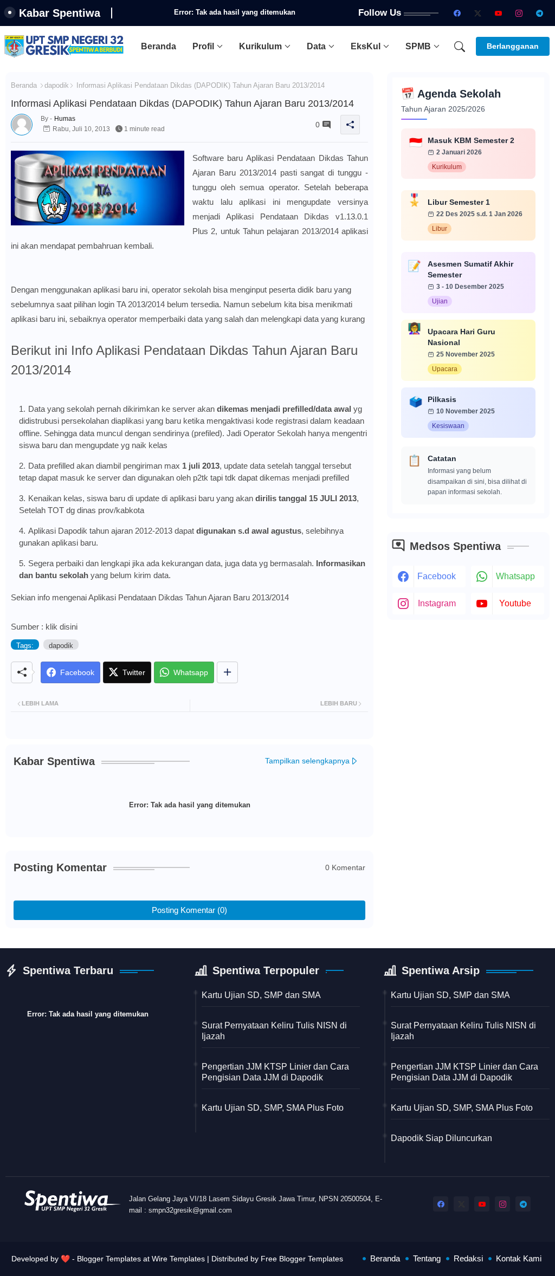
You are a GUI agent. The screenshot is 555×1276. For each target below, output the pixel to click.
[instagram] (518, 13)
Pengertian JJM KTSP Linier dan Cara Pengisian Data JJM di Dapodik (275, 1072)
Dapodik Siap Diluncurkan (441, 1138)
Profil (203, 46)
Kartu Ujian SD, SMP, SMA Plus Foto (273, 1107)
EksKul (365, 46)
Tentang (427, 1258)
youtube (515, 603)
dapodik (56, 85)
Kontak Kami (518, 1258)
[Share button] (227, 672)
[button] (459, 46)
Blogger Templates (109, 1258)
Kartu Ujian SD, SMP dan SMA (261, 995)
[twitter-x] (477, 13)
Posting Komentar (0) (189, 910)
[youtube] (498, 13)
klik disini (62, 626)
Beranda (158, 46)
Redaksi (468, 1258)
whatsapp (515, 576)
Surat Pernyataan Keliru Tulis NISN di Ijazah (274, 1031)
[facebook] (456, 13)
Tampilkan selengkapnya (307, 760)
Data (316, 46)
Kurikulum (260, 46)
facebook (436, 576)
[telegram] (539, 13)
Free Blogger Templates (302, 1258)
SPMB (418, 46)
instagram (437, 603)
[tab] (158, 46)
